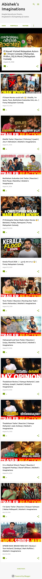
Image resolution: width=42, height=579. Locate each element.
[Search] (34, 4)
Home (4, 25)
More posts (21, 569)
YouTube (25, 25)
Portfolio (14, 25)
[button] (37, 66)
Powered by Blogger (22, 576)
